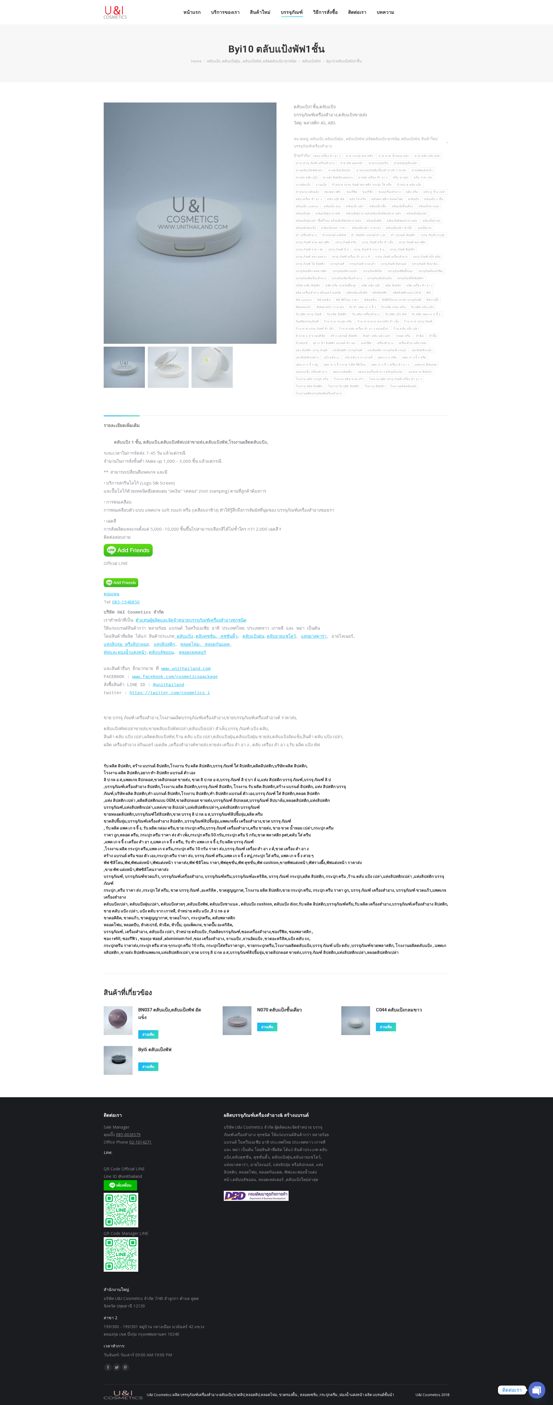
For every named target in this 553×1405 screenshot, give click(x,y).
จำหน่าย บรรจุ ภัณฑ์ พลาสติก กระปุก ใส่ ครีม (362, 184)
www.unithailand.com (186, 669)
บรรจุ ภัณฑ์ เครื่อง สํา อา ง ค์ (351, 256)
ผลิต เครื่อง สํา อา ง (419, 285)
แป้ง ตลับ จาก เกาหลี (358, 357)
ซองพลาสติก (332, 191)
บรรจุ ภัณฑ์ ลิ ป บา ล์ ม (369, 249)
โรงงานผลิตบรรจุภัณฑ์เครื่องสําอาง (319, 393)
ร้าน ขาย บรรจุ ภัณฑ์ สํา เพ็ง (315, 328)
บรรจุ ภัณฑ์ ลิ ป (338, 249)
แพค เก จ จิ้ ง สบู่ (307, 364)
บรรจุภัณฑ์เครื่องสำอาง (311, 278)
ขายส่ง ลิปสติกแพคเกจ (338, 177)
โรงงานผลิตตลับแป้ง (403, 386)
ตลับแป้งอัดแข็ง (306, 227)
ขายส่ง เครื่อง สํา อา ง (373, 177)
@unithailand (168, 685)
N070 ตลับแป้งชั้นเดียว (279, 1010)
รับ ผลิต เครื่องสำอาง (366, 314)
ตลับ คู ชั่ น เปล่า (434, 191)
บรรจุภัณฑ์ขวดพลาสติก (311, 271)
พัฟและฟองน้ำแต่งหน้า (125, 652)
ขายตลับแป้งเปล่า (339, 170)
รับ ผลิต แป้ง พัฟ (395, 314)
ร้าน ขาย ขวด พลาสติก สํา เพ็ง (378, 321)
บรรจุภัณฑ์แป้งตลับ (379, 278)
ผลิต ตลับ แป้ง (370, 285)
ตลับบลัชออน (161, 652)
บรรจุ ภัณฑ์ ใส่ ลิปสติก (310, 263)
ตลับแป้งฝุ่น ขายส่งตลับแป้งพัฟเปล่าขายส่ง (373, 213)
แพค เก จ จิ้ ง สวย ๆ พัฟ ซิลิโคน (344, 364)
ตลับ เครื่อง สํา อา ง (309, 199)
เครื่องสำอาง (385, 343)
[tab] (122, 422)
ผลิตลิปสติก (379, 292)
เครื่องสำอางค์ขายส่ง (413, 343)
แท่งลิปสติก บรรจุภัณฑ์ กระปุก (386, 350)
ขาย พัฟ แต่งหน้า (351, 163)
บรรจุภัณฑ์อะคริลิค (430, 271)
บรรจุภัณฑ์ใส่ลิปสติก (410, 278)
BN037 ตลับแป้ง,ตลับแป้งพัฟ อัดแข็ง (169, 1013)
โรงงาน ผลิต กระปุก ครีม (312, 379)
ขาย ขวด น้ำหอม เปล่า (393, 155)
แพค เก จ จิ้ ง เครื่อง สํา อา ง (390, 364)
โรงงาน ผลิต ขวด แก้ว (349, 379)
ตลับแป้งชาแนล (428, 206)
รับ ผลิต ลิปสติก (337, 314)
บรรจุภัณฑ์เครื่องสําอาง (347, 278)
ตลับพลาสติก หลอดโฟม (387, 199)
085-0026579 (128, 1134)
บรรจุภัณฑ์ (337, 263)
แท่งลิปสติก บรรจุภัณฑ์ (347, 350)
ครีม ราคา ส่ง (423, 177)
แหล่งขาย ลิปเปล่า (420, 371)
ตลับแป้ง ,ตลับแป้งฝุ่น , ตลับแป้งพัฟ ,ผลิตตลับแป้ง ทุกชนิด (354, 138)
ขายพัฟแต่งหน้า (422, 170)
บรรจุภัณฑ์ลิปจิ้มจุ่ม (400, 271)
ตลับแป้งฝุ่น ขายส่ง (328, 213)
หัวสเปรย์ (302, 343)
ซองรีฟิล (351, 191)
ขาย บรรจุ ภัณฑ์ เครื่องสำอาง (315, 163)
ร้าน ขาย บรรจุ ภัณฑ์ (418, 321)
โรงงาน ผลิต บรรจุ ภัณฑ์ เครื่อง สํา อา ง (395, 379)
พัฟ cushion (304, 299)
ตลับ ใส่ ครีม (357, 199)
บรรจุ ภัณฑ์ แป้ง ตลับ (427, 256)
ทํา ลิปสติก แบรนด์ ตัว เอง (368, 235)
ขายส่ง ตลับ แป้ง (307, 177)
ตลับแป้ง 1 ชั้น (433, 199)
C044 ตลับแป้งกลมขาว (399, 1010)
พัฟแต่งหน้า (303, 307)
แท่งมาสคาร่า (313, 636)
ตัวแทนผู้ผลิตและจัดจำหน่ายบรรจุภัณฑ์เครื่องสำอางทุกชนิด (191, 620)
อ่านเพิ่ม (148, 1034)
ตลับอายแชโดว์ (281, 636)
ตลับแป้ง (413, 199)
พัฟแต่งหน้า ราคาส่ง (330, 307)
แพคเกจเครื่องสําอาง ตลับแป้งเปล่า (380, 371)
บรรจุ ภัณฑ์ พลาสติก (412, 242)
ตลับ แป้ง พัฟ (335, 199)
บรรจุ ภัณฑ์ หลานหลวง (311, 256)
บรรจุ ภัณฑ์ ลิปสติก (402, 249)
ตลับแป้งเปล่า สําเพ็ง (399, 227)
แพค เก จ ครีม (387, 357)
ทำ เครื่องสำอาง (306, 235)
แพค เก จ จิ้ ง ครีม (414, 357)
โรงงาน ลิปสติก (375, 386)
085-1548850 (126, 602)
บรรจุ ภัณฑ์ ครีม (346, 242)
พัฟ (428, 292)
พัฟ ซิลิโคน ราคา (347, 299)
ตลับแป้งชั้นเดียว (403, 206)
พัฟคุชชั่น (370, 299)
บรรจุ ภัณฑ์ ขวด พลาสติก (313, 242)
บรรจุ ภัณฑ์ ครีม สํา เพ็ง (377, 242)
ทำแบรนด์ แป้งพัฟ (334, 235)
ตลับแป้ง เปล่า (355, 206)
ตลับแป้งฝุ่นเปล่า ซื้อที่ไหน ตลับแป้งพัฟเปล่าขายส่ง (328, 220)
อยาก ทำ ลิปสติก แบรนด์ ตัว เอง (334, 343)
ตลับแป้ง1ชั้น (378, 206)
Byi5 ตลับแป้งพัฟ (154, 1049)
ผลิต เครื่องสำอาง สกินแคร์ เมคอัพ (318, 292)
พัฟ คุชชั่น (324, 299)
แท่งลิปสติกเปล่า (422, 350)
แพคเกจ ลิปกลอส (425, 364)
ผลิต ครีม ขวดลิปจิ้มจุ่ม (340, 285)
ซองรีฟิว (367, 191)
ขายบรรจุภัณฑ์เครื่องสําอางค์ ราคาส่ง (381, 170)
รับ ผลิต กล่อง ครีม (393, 307)
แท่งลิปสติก (164, 644)
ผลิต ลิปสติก (393, 285)
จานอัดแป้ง (303, 184)
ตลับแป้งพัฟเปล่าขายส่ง (402, 220)
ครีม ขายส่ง (401, 177)
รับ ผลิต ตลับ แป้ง (422, 307)
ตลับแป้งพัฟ (410, 138)
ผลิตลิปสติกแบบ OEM (407, 292)
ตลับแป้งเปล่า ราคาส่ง (366, 227)
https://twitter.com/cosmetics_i (170, 693)
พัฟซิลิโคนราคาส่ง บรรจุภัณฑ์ (401, 299)
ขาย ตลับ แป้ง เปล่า (427, 155)
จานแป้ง (321, 184)
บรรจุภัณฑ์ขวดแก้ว (345, 271)
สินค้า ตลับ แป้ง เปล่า (377, 335)
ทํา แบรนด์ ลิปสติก (403, 235)
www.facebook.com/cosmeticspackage (175, 677)
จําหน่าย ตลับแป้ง (307, 191)
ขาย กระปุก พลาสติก (359, 155)
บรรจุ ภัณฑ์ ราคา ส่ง (309, 249)
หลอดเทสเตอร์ (192, 652)
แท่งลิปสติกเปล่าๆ (307, 357)
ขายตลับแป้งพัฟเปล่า (309, 170)
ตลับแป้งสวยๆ (431, 220)
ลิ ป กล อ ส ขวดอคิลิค (310, 335)
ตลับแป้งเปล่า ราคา (334, 227)
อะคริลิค (366, 343)
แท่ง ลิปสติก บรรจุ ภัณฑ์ (311, 350)
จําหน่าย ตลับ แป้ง (409, 184)
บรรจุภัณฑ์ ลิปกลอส (393, 263)
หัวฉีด (420, 335)
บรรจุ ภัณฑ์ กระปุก (433, 235)
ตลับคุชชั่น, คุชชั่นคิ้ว (216, 636)
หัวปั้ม (433, 335)
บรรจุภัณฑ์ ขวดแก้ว (362, 263)
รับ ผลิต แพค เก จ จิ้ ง (426, 314)
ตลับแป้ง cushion (307, 206)
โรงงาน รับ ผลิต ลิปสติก (343, 386)
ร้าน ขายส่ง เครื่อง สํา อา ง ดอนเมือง (363, 328)
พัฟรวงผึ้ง (432, 299)
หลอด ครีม (403, 335)
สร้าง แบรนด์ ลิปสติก (344, 335)
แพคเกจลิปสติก (343, 371)
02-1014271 (140, 1142)
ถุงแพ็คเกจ (424, 227)
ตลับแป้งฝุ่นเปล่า (417, 213)
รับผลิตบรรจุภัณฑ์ (307, 321)
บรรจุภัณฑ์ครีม (372, 271)
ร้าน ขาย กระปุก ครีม (338, 321)
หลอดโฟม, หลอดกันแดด (205, 644)
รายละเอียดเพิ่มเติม (122, 425)
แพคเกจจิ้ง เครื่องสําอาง (311, 371)
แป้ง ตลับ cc (332, 357)
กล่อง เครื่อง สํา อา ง (326, 155)
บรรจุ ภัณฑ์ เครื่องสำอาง (391, 256)
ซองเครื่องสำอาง (389, 191)
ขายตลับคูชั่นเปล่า (406, 163)
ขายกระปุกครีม (379, 163)
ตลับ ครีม (412, 191)
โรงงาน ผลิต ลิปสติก (309, 386)
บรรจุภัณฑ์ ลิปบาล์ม (425, 263)
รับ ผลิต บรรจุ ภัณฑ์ (309, 314)
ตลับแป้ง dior (332, 206)
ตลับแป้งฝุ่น (303, 213)
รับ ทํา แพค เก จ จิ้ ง (362, 307)
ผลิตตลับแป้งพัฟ (356, 292)
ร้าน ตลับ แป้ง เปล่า (406, 328)
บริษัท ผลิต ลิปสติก (308, 285)
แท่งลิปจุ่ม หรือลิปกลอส (126, 644)
